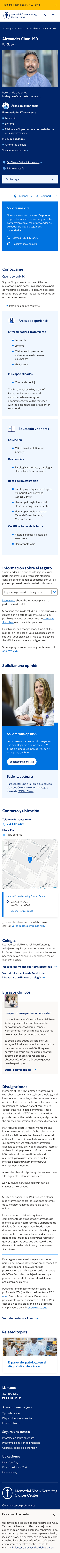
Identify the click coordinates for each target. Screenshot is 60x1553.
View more (14, 150)
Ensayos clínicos (11, 1423)
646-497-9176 (10, 650)
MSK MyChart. (25, 791)
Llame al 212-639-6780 (25, 237)
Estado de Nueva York (14, 1467)
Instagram (3, 1398)
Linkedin (20, 1398)
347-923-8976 (32, 4)
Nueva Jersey (9, 1472)
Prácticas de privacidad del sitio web (33, 1547)
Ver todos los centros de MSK (28, 925)
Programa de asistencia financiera (21, 1442)
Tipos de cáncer (11, 1413)
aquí (4, 1296)
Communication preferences (18, 1505)
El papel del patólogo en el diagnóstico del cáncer (27, 1364)
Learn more (8, 600)
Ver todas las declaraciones (17, 1318)
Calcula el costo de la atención (19, 1447)
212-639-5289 (15, 823)
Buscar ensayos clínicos (18, 1069)
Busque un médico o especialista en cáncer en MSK (31, 28)
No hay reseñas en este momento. (21, 96)
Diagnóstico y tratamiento (17, 1418)
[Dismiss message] (55, 5)
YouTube (16, 1398)
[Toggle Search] (45, 15)
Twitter (11, 1398)
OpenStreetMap (41, 888)
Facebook (7, 1398)
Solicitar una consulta (25, 243)
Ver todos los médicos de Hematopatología (27, 966)
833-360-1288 (10, 1393)
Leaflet (33, 888)
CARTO (55, 888)
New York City (10, 1462)
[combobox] (30, 592)
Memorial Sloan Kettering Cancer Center (26, 896)
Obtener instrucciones (21, 911)
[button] (30, 861)
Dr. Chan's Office (23, 162)
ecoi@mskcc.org (37, 1307)
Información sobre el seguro (18, 1437)
